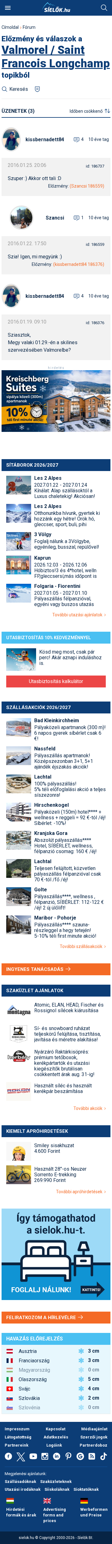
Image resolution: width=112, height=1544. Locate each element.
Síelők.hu (56, 7)
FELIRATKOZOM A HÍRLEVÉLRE (41, 1317)
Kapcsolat (55, 1429)
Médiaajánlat (94, 1429)
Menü (8, 8)
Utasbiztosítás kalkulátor (56, 681)
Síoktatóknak (86, 1489)
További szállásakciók (82, 946)
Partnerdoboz (93, 1445)
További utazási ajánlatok (78, 614)
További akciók (88, 1108)
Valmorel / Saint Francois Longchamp (56, 57)
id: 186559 (95, 244)
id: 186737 (95, 166)
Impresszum (17, 1429)
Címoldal (10, 27)
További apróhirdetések (80, 1191)
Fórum (29, 27)
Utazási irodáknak (22, 1489)
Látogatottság (18, 1437)
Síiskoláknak (56, 1489)
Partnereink (16, 1445)
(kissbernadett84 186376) (78, 264)
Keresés (104, 8)
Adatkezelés (56, 1437)
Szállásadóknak (20, 1481)
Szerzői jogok (93, 1437)
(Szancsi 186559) (87, 186)
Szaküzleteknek (56, 1481)
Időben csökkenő (86, 111)
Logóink (54, 1445)
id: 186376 (95, 322)
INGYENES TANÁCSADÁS (35, 969)
